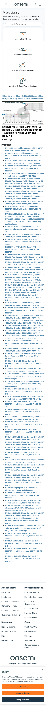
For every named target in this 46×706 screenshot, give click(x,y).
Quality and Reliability (11, 615)
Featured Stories (8, 631)
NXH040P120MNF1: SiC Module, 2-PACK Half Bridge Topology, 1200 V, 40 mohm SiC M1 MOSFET (23, 168)
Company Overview (10, 601)
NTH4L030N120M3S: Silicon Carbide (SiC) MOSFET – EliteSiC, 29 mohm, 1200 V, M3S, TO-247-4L (24, 297)
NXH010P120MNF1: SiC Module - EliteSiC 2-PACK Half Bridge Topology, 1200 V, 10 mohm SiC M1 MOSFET (24, 310)
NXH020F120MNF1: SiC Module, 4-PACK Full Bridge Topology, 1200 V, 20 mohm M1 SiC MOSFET (22, 249)
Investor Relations (33, 587)
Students (28, 636)
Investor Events (31, 608)
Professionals (30, 631)
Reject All (23, 686)
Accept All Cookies (23, 693)
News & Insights (8, 627)
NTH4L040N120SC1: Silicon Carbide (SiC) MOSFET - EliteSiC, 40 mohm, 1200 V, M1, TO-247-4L (23, 229)
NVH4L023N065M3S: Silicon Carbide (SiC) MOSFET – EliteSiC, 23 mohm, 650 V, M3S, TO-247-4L (23, 424)
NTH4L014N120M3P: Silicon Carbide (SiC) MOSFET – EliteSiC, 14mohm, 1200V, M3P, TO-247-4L (23, 241)
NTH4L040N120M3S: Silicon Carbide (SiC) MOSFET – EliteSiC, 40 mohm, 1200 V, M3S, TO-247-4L (24, 482)
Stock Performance (33, 597)
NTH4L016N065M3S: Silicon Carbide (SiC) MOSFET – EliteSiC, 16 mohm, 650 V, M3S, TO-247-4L (23, 432)
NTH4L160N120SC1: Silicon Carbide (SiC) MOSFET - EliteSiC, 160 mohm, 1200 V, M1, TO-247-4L (23, 343)
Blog (3, 636)
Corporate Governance (29, 602)
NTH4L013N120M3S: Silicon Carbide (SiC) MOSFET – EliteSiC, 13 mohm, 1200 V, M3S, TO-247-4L (24, 551)
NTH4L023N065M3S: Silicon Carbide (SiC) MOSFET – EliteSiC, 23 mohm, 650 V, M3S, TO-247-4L (23, 391)
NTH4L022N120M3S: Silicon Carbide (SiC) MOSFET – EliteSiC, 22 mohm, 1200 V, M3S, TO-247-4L (24, 535)
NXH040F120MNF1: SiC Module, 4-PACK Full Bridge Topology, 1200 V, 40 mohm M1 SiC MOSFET (22, 495)
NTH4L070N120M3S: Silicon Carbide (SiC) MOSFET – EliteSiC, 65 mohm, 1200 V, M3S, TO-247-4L (24, 363)
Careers (28, 622)
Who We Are (29, 640)
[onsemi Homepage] (21, 4)
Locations (5, 592)
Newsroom (7, 622)
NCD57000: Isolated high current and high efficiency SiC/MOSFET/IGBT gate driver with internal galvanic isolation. (23, 508)
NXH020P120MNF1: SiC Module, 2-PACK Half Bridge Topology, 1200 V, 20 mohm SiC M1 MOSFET (23, 355)
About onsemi (8, 587)
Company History (9, 606)
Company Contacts (10, 610)
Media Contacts (8, 640)
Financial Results (31, 592)
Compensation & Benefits (31, 646)
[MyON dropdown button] (40, 4)
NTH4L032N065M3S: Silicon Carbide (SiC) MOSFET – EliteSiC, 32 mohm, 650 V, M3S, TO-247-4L (23, 404)
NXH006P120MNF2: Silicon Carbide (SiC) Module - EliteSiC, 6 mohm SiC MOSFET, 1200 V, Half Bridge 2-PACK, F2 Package (24, 528)
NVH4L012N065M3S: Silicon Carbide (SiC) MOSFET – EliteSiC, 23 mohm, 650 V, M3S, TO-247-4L (23, 543)
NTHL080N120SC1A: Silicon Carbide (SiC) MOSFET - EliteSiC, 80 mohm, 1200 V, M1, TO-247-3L (23, 209)
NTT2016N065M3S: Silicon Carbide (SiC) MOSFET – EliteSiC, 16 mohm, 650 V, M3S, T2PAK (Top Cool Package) (24, 383)
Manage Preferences (23, 700)
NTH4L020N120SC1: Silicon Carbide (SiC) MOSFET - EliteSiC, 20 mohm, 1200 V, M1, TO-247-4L (23, 155)
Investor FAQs (30, 617)
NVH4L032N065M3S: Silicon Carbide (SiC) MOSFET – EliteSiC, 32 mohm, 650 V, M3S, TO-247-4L (23, 454)
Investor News (30, 613)
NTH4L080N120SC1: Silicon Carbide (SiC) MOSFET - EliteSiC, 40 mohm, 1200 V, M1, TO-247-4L (23, 520)
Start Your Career (32, 627)
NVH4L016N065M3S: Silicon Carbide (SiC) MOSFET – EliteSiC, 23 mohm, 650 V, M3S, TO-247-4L (23, 411)
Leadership (6, 597)
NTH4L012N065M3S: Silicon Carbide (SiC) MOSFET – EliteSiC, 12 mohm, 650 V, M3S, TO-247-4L (23, 558)
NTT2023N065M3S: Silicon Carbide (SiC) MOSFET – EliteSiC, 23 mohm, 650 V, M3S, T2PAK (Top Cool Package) (24, 221)
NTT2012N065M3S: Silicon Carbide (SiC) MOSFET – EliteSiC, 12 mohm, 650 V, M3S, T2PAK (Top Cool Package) (24, 376)
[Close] (42, 669)
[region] (23, 685)
